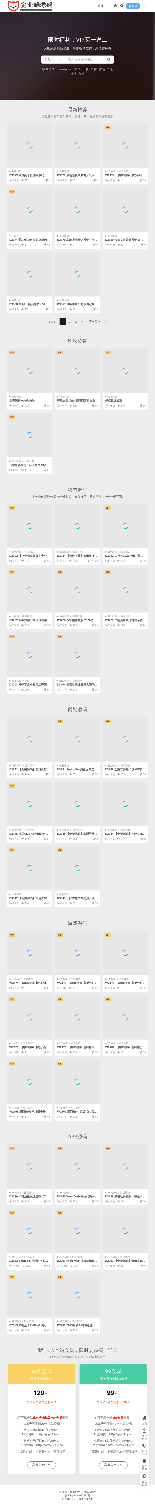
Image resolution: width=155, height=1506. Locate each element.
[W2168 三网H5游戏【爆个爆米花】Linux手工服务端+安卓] (29, 1081)
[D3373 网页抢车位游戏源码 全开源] (29, 145)
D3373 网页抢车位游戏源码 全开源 (28, 176)
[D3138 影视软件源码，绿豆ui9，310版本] (125, 1166)
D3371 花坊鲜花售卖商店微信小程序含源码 (29, 241)
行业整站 (29, 830)
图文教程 (124, 171)
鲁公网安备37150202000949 (77, 1499)
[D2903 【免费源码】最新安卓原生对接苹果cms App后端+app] (125, 1231)
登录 (134, 6)
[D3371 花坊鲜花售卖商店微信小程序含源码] (29, 209)
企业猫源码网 (89, 1492)
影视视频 (125, 830)
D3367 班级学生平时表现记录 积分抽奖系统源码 (76, 305)
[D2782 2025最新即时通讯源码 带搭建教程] (77, 1295)
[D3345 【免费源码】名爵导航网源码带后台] (77, 803)
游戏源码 (77, 923)
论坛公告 (77, 340)
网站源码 (77, 709)
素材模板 (64, 765)
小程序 (15, 236)
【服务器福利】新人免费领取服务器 (29, 466)
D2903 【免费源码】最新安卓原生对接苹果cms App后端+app (125, 1262)
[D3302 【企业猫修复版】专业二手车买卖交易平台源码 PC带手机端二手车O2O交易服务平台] (29, 526)
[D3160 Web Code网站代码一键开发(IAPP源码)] (77, 1166)
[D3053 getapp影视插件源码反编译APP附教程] (29, 1231)
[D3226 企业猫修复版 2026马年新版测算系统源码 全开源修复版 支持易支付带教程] (77, 590)
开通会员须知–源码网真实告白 (76, 400)
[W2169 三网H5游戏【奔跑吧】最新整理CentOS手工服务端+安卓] (125, 1017)
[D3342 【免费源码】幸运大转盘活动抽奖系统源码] (29, 868)
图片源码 (29, 765)
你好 (82, 73)
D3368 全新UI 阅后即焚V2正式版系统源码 (29, 305)
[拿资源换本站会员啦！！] (29, 370)
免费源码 (16, 171)
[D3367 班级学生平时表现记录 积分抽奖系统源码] (77, 274)
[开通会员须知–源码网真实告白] (77, 370)
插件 (73, 73)
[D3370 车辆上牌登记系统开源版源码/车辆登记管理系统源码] (77, 209)
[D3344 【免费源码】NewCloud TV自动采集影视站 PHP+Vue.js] (125, 803)
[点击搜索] (109, 60)
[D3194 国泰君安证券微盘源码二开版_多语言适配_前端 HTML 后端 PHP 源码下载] (77, 654)
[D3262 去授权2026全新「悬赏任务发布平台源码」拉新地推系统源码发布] (125, 526)
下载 (86, 69)
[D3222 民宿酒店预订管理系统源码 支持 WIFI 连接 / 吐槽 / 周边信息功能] (125, 590)
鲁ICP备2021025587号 (77, 1495)
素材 (94, 69)
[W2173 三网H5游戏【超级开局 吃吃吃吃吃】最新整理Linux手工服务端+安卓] (77, 953)
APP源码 (77, 1136)
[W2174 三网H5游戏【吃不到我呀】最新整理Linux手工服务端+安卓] (125, 145)
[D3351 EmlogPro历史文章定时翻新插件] (77, 739)
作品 (102, 69)
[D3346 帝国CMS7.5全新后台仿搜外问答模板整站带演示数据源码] (29, 803)
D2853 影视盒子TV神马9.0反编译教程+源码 (29, 1326)
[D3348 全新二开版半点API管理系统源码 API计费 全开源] (125, 739)
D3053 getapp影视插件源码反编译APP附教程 (28, 1262)
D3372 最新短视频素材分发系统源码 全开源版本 (77, 176)
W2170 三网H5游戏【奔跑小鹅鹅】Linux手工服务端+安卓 (76, 1048)
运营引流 (77, 830)
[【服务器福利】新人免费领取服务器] (29, 435)
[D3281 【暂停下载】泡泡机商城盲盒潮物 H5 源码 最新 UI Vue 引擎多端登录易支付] (77, 526)
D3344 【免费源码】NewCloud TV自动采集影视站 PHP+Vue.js (125, 835)
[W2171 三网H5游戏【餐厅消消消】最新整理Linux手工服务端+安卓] (29, 1017)
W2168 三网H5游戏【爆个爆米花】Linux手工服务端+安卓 (29, 1113)
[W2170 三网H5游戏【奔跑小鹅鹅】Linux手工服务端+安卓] (77, 1017)
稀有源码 (77, 489)
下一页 (93, 321)
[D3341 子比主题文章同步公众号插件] (77, 868)
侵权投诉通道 (113, 400)
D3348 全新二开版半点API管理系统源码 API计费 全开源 (125, 771)
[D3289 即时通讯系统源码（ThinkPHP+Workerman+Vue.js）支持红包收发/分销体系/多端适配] (29, 1166)
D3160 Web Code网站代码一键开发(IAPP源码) (77, 1198)
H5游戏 (111, 171)
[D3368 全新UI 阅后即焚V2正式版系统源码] (29, 274)
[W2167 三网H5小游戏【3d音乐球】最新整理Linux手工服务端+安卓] (77, 1081)
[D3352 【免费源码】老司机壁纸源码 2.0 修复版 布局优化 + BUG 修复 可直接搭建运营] (29, 739)
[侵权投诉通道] (125, 370)
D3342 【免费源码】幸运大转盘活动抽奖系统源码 (29, 899)
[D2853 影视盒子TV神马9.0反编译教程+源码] (29, 1295)
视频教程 (77, 616)
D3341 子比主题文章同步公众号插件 (77, 899)
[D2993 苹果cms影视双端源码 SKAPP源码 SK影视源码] (77, 1231)
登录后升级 (43, 1465)
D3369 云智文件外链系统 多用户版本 (124, 241)
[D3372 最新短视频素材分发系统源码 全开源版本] (77, 145)
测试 (77, 69)
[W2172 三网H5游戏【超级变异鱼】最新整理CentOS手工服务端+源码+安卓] (125, 953)
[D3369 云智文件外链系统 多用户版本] (125, 209)
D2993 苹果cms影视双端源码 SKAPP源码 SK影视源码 (77, 1262)
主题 (110, 69)
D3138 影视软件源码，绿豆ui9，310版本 (123, 1198)
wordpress (65, 69)
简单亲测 (77, 552)
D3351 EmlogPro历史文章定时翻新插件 (77, 771)
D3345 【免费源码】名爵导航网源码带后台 (77, 835)
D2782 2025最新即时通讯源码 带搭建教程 (76, 1326)
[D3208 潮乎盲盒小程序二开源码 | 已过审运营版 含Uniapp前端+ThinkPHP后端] (29, 654)
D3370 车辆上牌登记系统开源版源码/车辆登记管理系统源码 (77, 241)
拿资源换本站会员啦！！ (24, 400)
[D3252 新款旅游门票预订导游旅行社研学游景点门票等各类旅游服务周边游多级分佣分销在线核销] (29, 590)
